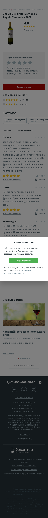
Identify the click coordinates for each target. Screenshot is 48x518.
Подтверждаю (24, 260)
